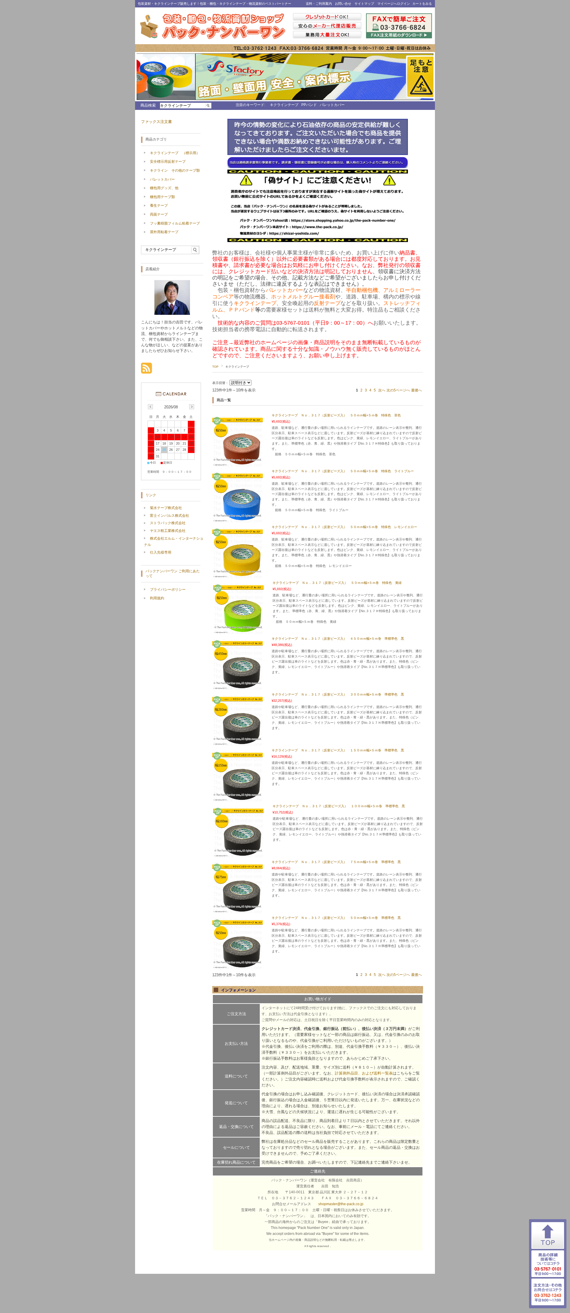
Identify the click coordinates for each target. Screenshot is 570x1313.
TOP (215, 366)
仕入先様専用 (160, 552)
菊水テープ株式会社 (166, 508)
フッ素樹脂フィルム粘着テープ (175, 223)
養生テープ (159, 205)
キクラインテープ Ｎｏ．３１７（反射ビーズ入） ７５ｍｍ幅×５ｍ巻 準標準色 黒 (336, 862)
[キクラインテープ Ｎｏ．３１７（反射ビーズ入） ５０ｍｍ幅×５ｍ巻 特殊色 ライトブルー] (237, 519)
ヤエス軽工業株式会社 (168, 531)
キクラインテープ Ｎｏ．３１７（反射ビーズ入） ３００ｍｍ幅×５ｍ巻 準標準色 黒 (338, 694)
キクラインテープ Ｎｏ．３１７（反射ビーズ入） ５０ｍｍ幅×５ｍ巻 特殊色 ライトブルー (343, 471)
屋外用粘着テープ (164, 232)
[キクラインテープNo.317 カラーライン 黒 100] (238, 854)
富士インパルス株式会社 (169, 515)
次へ (381, 390)
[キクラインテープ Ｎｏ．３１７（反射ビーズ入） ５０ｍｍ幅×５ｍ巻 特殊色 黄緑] (238, 631)
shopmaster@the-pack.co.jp (340, 1204)
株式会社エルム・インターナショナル (173, 541)
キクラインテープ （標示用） (175, 153)
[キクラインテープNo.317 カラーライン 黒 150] (237, 798)
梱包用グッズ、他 (164, 188)
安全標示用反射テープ (168, 161)
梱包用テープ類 (162, 197)
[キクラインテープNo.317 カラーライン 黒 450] (237, 687)
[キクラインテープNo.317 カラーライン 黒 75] (237, 910)
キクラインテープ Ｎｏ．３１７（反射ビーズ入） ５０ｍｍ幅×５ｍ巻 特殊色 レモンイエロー (344, 527)
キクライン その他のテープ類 (175, 170)
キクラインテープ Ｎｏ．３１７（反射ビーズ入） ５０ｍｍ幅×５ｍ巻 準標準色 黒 (336, 917)
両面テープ (159, 214)
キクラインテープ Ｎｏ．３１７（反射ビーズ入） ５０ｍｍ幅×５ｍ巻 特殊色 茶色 (336, 415)
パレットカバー (332, 105)
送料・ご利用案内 (319, 3)
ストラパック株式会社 (168, 523)
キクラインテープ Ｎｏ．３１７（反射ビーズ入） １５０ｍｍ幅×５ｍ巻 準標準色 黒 (338, 750)
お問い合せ (343, 3)
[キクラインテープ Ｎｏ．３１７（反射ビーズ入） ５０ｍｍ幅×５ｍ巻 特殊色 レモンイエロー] (237, 575)
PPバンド (309, 105)
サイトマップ (364, 3)
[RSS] (146, 370)
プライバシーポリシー (168, 589)
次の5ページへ (398, 390)
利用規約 (157, 598)
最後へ (416, 390)
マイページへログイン (393, 3)
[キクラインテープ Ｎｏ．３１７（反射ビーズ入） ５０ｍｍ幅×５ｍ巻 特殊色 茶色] (237, 463)
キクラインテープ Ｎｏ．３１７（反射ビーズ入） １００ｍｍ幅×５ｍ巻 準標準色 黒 (339, 806)
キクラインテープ (284, 105)
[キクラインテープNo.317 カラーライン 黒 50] (237, 966)
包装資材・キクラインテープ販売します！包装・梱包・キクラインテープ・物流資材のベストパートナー (214, 3)
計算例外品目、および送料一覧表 (364, 1073)
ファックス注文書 (156, 121)
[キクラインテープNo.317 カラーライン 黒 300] (237, 743)
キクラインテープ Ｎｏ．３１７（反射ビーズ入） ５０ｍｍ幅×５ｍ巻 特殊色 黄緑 (337, 582)
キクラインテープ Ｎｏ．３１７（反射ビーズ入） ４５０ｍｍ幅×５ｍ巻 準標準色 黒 (338, 638)
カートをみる (422, 3)
